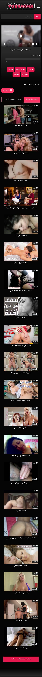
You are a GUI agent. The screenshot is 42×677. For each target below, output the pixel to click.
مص (15, 74)
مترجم (24, 74)
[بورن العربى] (21, 6)
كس (9, 69)
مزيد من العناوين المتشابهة (21, 659)
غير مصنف (19, 69)
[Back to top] (35, 670)
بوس (29, 69)
